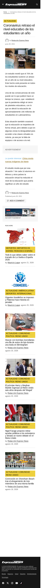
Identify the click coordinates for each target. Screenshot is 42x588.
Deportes (22, 574)
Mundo (4, 574)
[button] (3, 4)
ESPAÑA (9, 251)
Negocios (10, 574)
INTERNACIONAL (24, 294)
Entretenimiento (31, 574)
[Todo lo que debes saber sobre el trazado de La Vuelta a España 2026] (20, 236)
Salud (16, 574)
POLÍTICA (10, 336)
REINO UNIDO (21, 336)
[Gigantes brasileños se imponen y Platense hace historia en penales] (20, 279)
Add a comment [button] (17, 201)
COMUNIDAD (24, 333)
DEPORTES (11, 248)
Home (5, 12)
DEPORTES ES (23, 248)
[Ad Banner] (20, 212)
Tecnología (5, 577)
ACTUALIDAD (10, 21)
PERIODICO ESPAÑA (23, 251)
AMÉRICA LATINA (26, 291)
